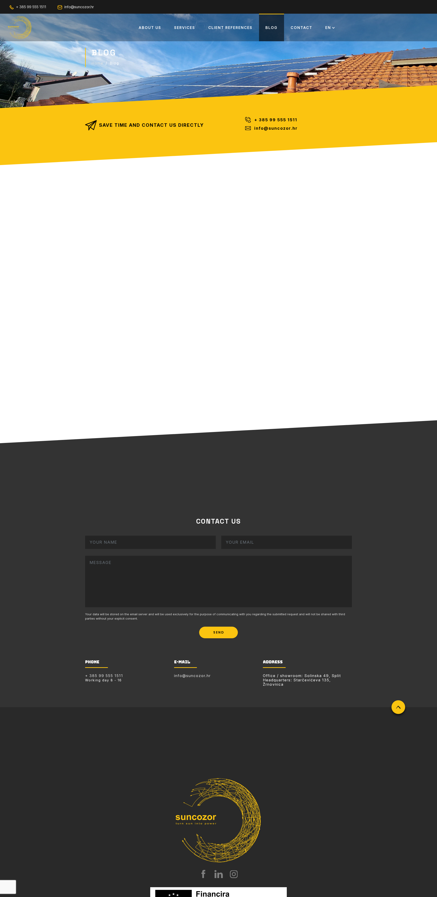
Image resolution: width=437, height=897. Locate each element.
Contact (301, 27)
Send (218, 632)
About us (150, 27)
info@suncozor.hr (79, 7)
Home (97, 63)
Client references (230, 27)
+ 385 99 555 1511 (31, 7)
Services (184, 27)
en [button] (328, 27)
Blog (271, 27)
